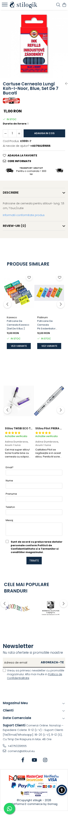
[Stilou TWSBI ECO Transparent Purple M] (19, 401)
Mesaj (9, 520)
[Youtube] (34, 760)
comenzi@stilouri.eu (21, 751)
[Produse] (5, 5)
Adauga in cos (44, 133)
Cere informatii (19, 161)
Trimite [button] (34, 560)
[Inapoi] (65, 83)
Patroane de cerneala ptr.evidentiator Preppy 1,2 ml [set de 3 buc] (47, 325)
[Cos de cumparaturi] (64, 5)
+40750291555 (17, 746)
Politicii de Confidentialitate (31, 547)
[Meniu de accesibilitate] (61, 790)
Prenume (11, 494)
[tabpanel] (34, 44)
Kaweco (12, 317)
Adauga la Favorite (22, 155)
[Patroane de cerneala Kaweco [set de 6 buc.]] (19, 293)
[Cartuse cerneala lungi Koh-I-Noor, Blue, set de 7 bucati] (34, 44)
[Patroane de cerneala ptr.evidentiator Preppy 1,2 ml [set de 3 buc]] (49, 293)
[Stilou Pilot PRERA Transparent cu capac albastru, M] (49, 401)
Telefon (10, 507)
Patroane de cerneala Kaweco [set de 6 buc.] (18, 324)
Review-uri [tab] (14, 226)
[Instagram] (45, 760)
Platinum (42, 317)
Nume (9, 480)
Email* (9, 467)
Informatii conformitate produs (24, 215)
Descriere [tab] (11, 192)
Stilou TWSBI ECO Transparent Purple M (32, 428)
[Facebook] (23, 760)
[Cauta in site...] (58, 5)
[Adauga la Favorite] (29, 277)
